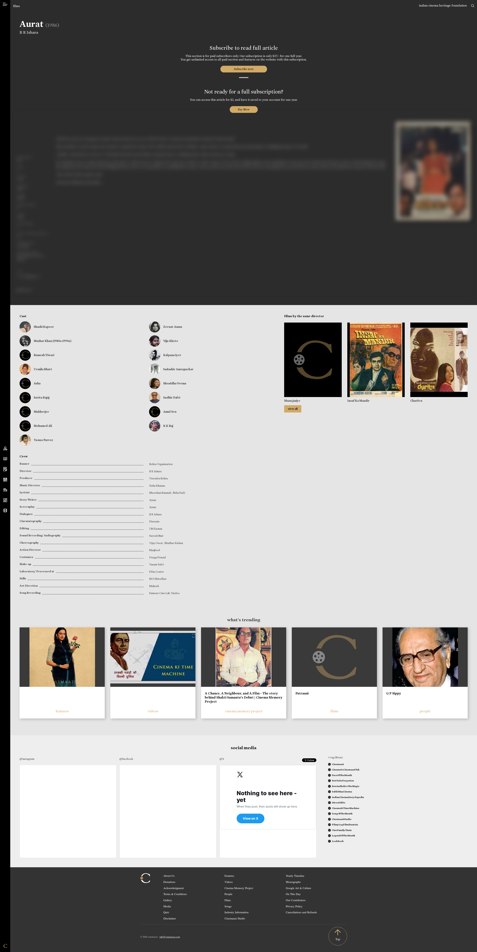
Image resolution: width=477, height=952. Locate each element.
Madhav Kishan (174, 543)
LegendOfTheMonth (343, 835)
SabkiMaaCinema (342, 791)
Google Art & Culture (298, 888)
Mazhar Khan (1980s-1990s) (52, 341)
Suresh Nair (156, 535)
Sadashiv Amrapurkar (178, 369)
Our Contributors (296, 900)
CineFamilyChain (342, 830)
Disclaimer (169, 918)
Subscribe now (244, 69)
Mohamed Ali (43, 426)
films (16, 6)
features (62, 711)
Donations (169, 882)
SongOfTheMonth (342, 813)
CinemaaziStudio (341, 819)
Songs (228, 906)
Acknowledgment (173, 888)
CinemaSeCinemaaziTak (345, 769)
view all (293, 408)
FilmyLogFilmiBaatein (345, 824)
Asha (37, 383)
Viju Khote (170, 341)
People (228, 894)
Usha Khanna (157, 485)
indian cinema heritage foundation (443, 5)
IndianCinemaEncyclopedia (348, 797)
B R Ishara (29, 32)
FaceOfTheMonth (342, 775)
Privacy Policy (294, 906)
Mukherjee (41, 411)
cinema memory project (243, 711)
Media (167, 906)
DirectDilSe (338, 802)
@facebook (126, 759)
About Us (169, 876)
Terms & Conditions (175, 894)
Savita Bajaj (41, 397)
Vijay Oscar (156, 543)
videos (153, 711)
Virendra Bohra (158, 478)
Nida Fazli (179, 492)
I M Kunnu (155, 528)
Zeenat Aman (172, 327)
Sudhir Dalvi (171, 397)
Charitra (416, 400)
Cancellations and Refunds (301, 912)
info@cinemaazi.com (169, 936)
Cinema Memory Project (239, 888)
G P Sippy (393, 693)
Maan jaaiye (292, 400)
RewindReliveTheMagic (345, 786)
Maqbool (154, 550)
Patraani (302, 693)
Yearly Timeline (295, 876)
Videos (229, 882)
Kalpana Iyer (172, 355)
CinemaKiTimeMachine (345, 808)
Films (228, 900)
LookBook (338, 841)
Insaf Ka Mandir (358, 400)
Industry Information (237, 912)
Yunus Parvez (43, 440)
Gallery (167, 900)
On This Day (293, 894)
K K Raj (168, 426)
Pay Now (244, 109)
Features (229, 876)
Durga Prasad (157, 557)
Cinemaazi (338, 764)
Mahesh (154, 586)
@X (221, 759)
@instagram (27, 759)
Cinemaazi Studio (235, 918)
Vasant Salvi (156, 564)
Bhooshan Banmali (160, 492)
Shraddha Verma (174, 383)
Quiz (166, 912)
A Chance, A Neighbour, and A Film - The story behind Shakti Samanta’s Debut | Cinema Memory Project (243, 697)
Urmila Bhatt (43, 369)
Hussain (154, 521)
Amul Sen (169, 411)
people (425, 711)
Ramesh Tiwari (44, 355)
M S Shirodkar (157, 578)
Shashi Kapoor (44, 327)
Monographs (293, 882)
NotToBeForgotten (343, 780)
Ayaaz (152, 500)
